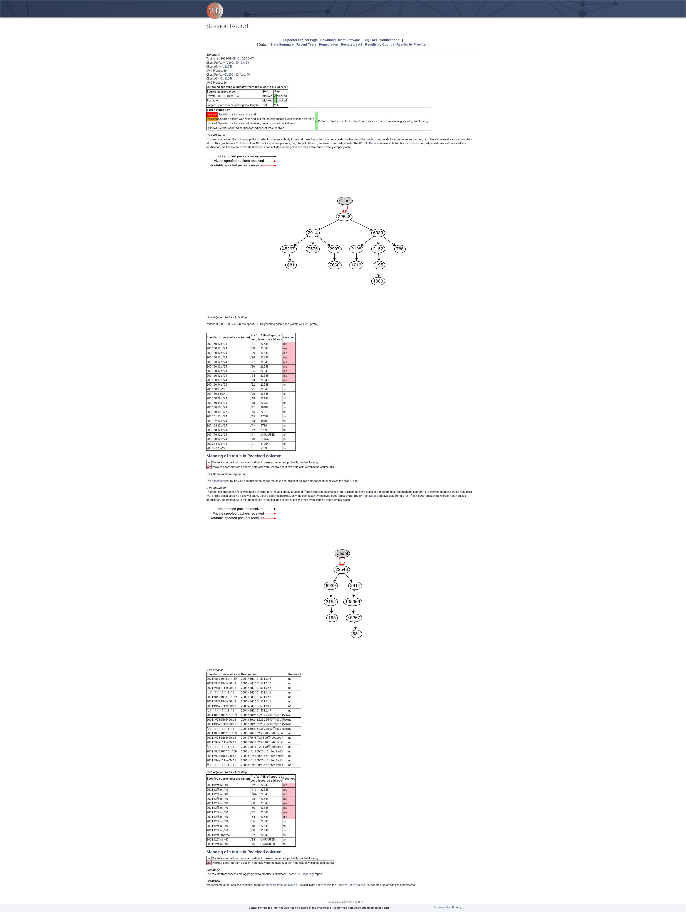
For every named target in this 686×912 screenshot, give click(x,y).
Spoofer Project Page (301, 40)
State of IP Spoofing (300, 874)
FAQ (366, 40)
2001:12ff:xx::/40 (239, 74)
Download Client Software (340, 40)
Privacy (456, 907)
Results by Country (380, 44)
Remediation (328, 44)
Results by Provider (411, 44)
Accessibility (442, 907)
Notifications (389, 40)
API (374, 40)
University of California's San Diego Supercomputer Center (354, 907)
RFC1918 (224, 96)
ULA (236, 96)
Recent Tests (306, 44)
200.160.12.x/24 (238, 62)
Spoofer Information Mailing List (282, 885)
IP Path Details (368, 143)
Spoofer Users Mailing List (354, 885)
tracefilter (218, 481)
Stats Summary (282, 44)
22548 (229, 66)
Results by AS (351, 44)
